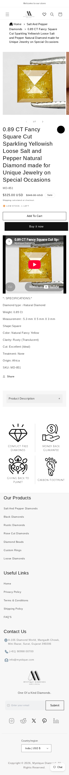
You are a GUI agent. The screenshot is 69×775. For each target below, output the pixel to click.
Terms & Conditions (16, 600)
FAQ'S (8, 616)
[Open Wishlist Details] (44, 14)
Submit (54, 705)
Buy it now (36, 226)
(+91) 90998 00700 (21, 651)
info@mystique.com (21, 659)
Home (17, 24)
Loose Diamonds (14, 558)
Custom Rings (12, 550)
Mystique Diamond (44, 763)
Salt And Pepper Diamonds (21, 508)
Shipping (7, 200)
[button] (7, 14)
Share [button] (11, 376)
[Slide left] (26, 122)
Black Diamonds (14, 516)
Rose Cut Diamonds (16, 533)
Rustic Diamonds (14, 525)
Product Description (21, 398)
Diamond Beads (14, 541)
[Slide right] (43, 122)
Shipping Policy (13, 608)
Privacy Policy (12, 591)
